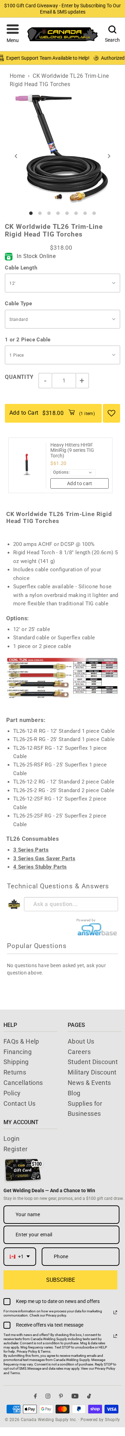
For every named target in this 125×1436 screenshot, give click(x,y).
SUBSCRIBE (60, 1280)
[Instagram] (47, 1396)
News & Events (89, 1082)
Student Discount (93, 1061)
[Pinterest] (61, 1396)
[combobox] (19, 1256)
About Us (81, 1041)
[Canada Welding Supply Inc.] (62, 34)
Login (11, 1138)
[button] (12, 34)
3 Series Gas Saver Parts (44, 858)
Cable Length (21, 268)
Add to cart (79, 483)
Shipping (16, 1061)
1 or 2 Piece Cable (27, 340)
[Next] (109, 156)
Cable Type (18, 303)
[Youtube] (75, 1396)
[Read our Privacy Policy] (115, 1312)
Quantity (19, 377)
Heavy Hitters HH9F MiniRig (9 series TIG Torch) (72, 450)
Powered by (86, 920)
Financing (17, 1051)
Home (17, 76)
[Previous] (16, 156)
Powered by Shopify (100, 1419)
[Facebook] (35, 1396)
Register (15, 1149)
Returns (14, 1072)
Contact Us (19, 1103)
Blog (74, 1093)
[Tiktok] (89, 1396)
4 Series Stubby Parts (40, 867)
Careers (79, 1051)
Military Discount (92, 1072)
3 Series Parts (31, 850)
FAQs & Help (21, 1041)
